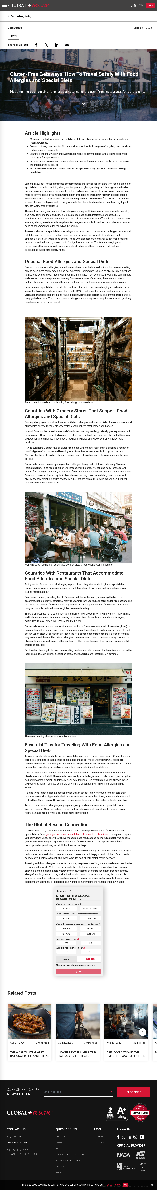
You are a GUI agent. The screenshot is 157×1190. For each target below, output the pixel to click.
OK (125, 1185)
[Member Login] (135, 5)
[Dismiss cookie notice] (152, 1185)
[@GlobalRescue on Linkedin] (130, 1137)
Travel (13, 36)
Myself (66, 908)
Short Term (90, 918)
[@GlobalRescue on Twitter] (124, 1138)
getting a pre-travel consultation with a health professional (77, 834)
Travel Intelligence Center (68, 1160)
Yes (66, 943)
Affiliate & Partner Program (70, 1154)
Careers (60, 1142)
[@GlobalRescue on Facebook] (119, 1137)
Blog (58, 1148)
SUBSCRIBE (134, 1092)
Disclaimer (98, 1136)
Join (150, 5)
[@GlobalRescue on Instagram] (136, 1137)
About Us (60, 1136)
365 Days (91, 934)
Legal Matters (99, 1142)
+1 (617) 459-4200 (17, 1136)
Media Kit (60, 1172)
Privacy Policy (112, 1184)
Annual (66, 918)
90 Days (90, 928)
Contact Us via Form (17, 1142)
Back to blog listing (20, 16)
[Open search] (130, 5)
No (90, 943)
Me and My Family (91, 908)
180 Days (66, 934)
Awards (60, 1166)
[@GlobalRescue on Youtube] (143, 1137)
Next (142, 1031)
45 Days (66, 928)
